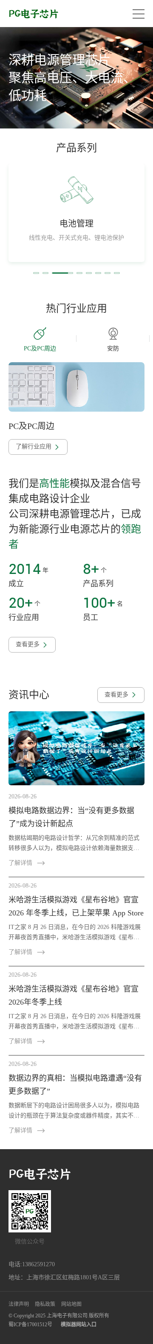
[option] (76, 77)
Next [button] (145, 338)
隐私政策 (45, 1304)
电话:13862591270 (31, 1264)
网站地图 (71, 1304)
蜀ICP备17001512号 (30, 1325)
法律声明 (18, 1304)
